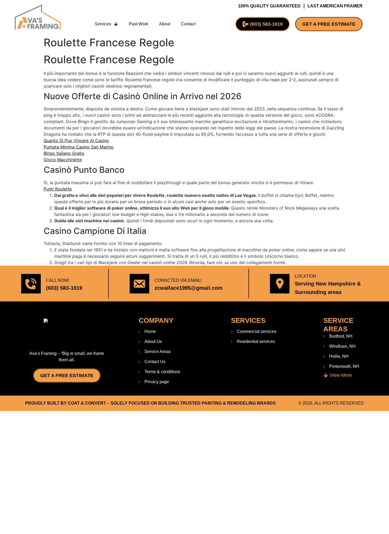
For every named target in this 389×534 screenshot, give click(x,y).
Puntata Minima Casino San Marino (79, 147)
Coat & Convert (87, 403)
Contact (188, 24)
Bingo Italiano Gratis (64, 153)
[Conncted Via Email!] (139, 283)
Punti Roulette (58, 189)
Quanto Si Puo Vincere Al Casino (76, 140)
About (164, 24)
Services (103, 24)
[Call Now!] (31, 283)
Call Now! (57, 280)
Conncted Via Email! (178, 280)
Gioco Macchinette (63, 159)
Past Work (138, 24)
